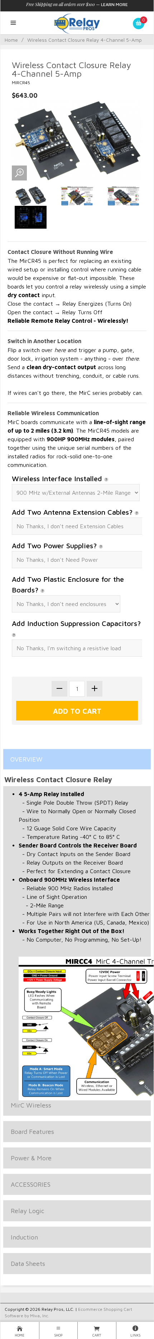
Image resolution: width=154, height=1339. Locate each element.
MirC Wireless (31, 1105)
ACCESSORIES (30, 1184)
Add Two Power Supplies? (55, 545)
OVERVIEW (26, 759)
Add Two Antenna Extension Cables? (73, 512)
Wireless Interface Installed (58, 478)
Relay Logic (27, 1211)
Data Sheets (28, 1263)
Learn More (114, 4)
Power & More (31, 1158)
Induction (24, 1237)
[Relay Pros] (77, 23)
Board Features (32, 1131)
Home (11, 40)
